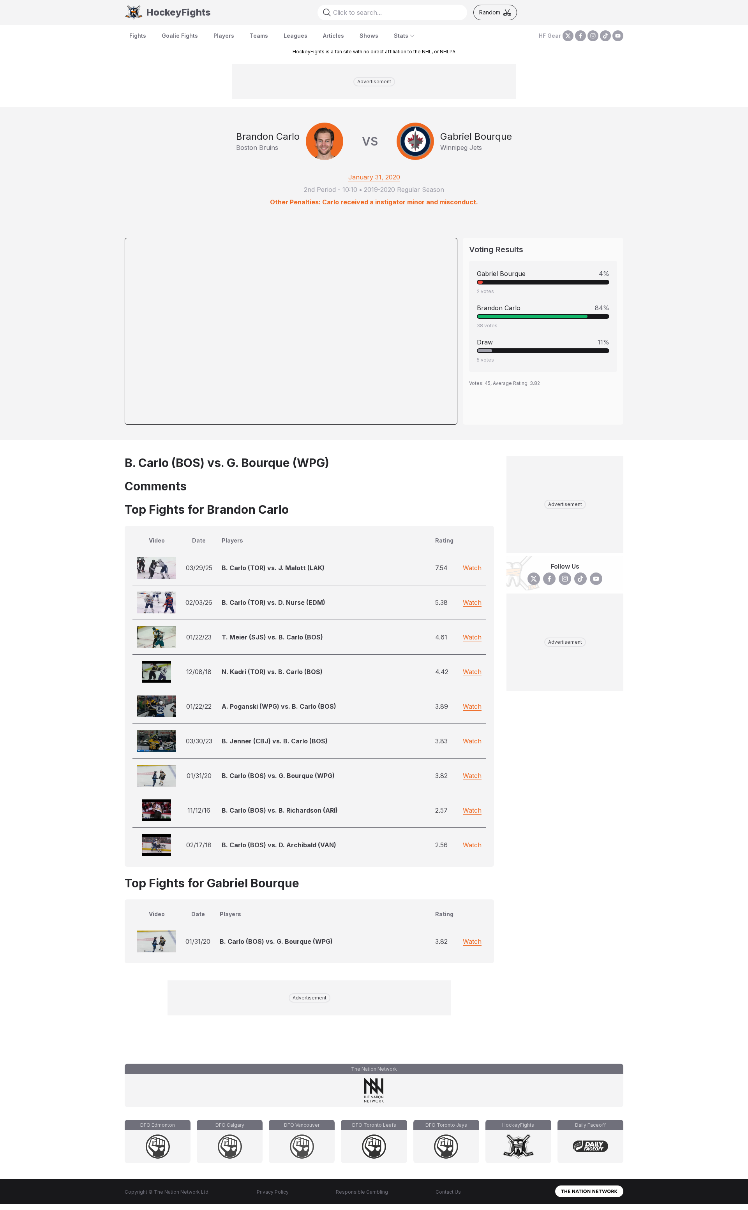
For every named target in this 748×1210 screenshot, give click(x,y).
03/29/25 (199, 568)
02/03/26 (198, 602)
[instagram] (592, 35)
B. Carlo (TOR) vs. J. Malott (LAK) (273, 568)
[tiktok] (605, 35)
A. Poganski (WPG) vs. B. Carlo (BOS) (279, 706)
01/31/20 (199, 776)
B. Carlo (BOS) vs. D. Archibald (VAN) (279, 845)
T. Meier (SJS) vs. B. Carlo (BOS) (272, 637)
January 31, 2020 (374, 177)
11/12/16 (198, 810)
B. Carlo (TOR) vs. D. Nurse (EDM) (273, 602)
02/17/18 (199, 845)
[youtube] (617, 35)
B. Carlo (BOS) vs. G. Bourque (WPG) (278, 776)
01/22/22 (199, 706)
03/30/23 (199, 741)
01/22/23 (199, 637)
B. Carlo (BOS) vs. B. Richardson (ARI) (280, 810)
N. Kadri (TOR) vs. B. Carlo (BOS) (272, 672)
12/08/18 (199, 672)
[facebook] (580, 35)
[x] (568, 35)
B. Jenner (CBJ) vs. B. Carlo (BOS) (275, 741)
